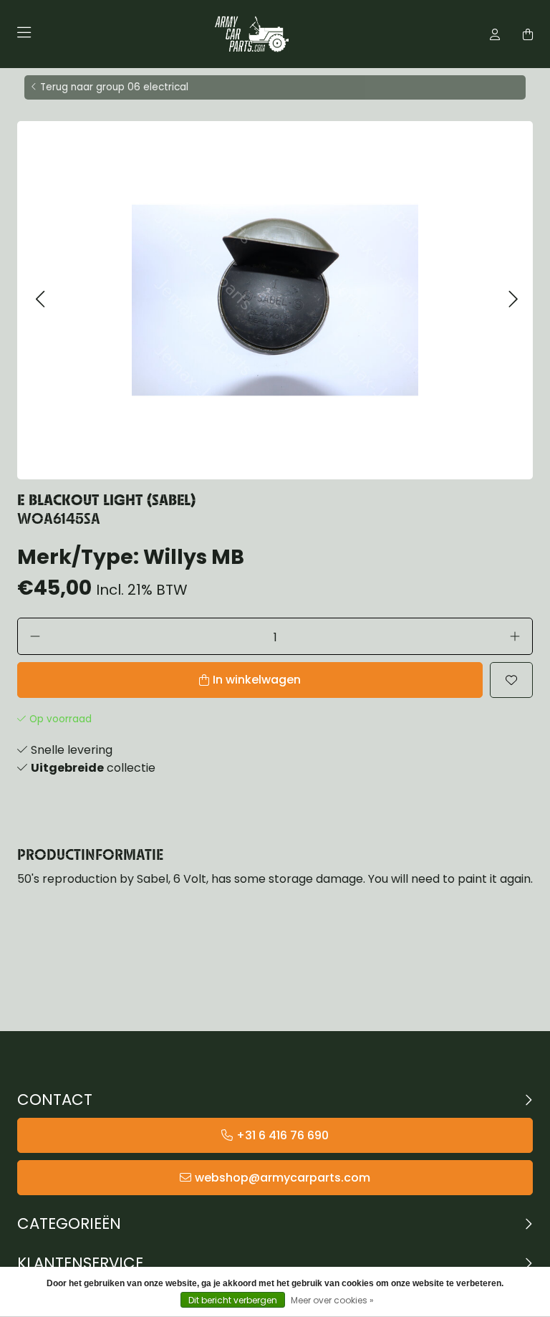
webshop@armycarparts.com (282, 1177)
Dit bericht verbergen (232, 1300)
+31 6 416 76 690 (282, 1135)
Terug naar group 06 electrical (114, 87)
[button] (39, 300)
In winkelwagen (257, 679)
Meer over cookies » (332, 1300)
